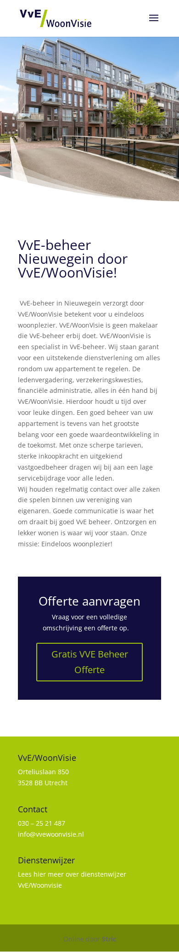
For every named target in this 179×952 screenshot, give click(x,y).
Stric (109, 939)
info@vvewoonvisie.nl (51, 834)
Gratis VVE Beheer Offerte (89, 662)
